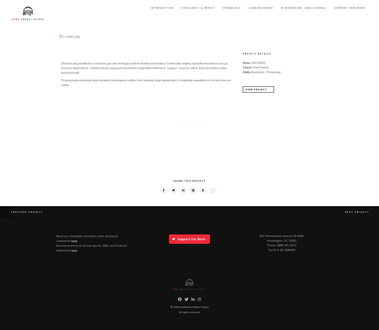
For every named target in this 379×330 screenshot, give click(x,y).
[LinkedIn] (193, 300)
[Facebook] (179, 300)
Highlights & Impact (198, 8)
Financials (232, 8)
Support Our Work (350, 8)
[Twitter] (186, 300)
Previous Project (27, 212)
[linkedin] (183, 190)
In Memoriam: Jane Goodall (304, 8)
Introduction (162, 8)
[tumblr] (202, 190)
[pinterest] (193, 190)
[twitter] (173, 190)
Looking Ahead (261, 8)
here (74, 241)
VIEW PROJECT (256, 89)
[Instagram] (199, 300)
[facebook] (163, 190)
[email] (212, 190)
